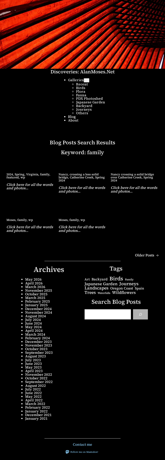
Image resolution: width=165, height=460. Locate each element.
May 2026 (33, 279)
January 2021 (36, 418)
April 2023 (34, 370)
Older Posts (147, 255)
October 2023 (36, 348)
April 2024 (34, 330)
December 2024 (38, 308)
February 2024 (37, 337)
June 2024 (33, 323)
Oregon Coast (121, 288)
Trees (90, 292)
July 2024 (33, 319)
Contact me (82, 444)
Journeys (128, 283)
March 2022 (35, 403)
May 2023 (33, 367)
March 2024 (35, 334)
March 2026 (35, 286)
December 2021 (38, 414)
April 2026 (34, 283)
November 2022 (38, 374)
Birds (116, 278)
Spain (139, 288)
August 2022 (35, 385)
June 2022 (33, 392)
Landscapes (96, 288)
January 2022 (36, 411)
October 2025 (36, 294)
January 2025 (36, 304)
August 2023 (35, 356)
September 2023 (39, 352)
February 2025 (37, 301)
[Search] (140, 314)
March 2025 (35, 297)
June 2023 (33, 363)
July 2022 (33, 389)
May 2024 (33, 326)
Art (87, 279)
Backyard (100, 279)
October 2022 (36, 378)
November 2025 (38, 290)
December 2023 (38, 341)
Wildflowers (124, 292)
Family (129, 279)
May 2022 (33, 396)
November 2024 (38, 312)
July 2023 (33, 359)
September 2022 (39, 381)
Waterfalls (104, 293)
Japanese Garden (101, 284)
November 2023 (38, 345)
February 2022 (37, 407)
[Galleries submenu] (86, 80)
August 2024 (35, 315)
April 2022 (34, 400)
